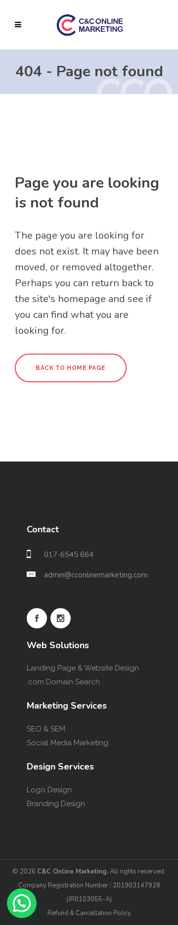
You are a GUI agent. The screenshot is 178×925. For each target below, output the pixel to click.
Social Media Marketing (67, 742)
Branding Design (56, 803)
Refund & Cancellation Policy (89, 913)
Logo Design (49, 789)
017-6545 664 (68, 555)
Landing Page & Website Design (83, 668)
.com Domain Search (63, 681)
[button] (22, 903)
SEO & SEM (46, 728)
